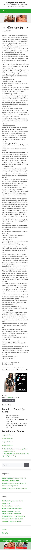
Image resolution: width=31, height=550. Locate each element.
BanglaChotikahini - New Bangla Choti (15, 449)
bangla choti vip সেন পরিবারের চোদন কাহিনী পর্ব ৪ (14, 478)
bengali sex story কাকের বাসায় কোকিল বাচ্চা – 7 (14, 483)
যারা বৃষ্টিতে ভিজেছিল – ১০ (7, 445)
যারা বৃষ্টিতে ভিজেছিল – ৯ (7, 438)
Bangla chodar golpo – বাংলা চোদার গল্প (12, 501)
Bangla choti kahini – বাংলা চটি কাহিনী (12, 508)
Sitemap (4, 529)
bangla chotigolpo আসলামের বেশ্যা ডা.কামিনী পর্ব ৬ (14, 488)
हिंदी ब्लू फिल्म (5, 533)
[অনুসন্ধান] (26, 465)
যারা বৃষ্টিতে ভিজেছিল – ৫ (7, 435)
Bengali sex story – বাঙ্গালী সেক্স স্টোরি (11, 521)
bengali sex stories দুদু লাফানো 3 (11, 480)
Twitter (10, 397)
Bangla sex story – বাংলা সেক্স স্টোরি (11, 513)
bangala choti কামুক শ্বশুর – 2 (10, 486)
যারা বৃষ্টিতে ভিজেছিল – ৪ (9, 451)
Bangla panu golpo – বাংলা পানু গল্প (11, 511)
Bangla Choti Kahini (15, 3)
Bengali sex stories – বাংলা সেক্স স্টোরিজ (12, 519)
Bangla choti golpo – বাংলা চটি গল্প (11, 506)
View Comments (9, 400)
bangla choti (6, 503)
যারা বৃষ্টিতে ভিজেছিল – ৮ (7, 442)
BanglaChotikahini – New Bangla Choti (13, 516)
